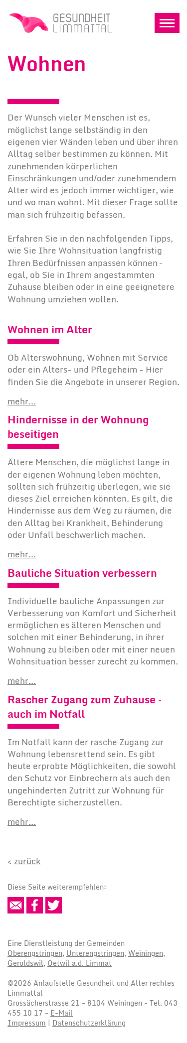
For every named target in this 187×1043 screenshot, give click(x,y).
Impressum (26, 1023)
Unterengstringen (95, 953)
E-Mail (61, 1013)
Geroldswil (25, 963)
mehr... (21, 401)
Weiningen (145, 953)
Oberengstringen (34, 953)
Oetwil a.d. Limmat (79, 963)
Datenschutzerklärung (89, 1023)
